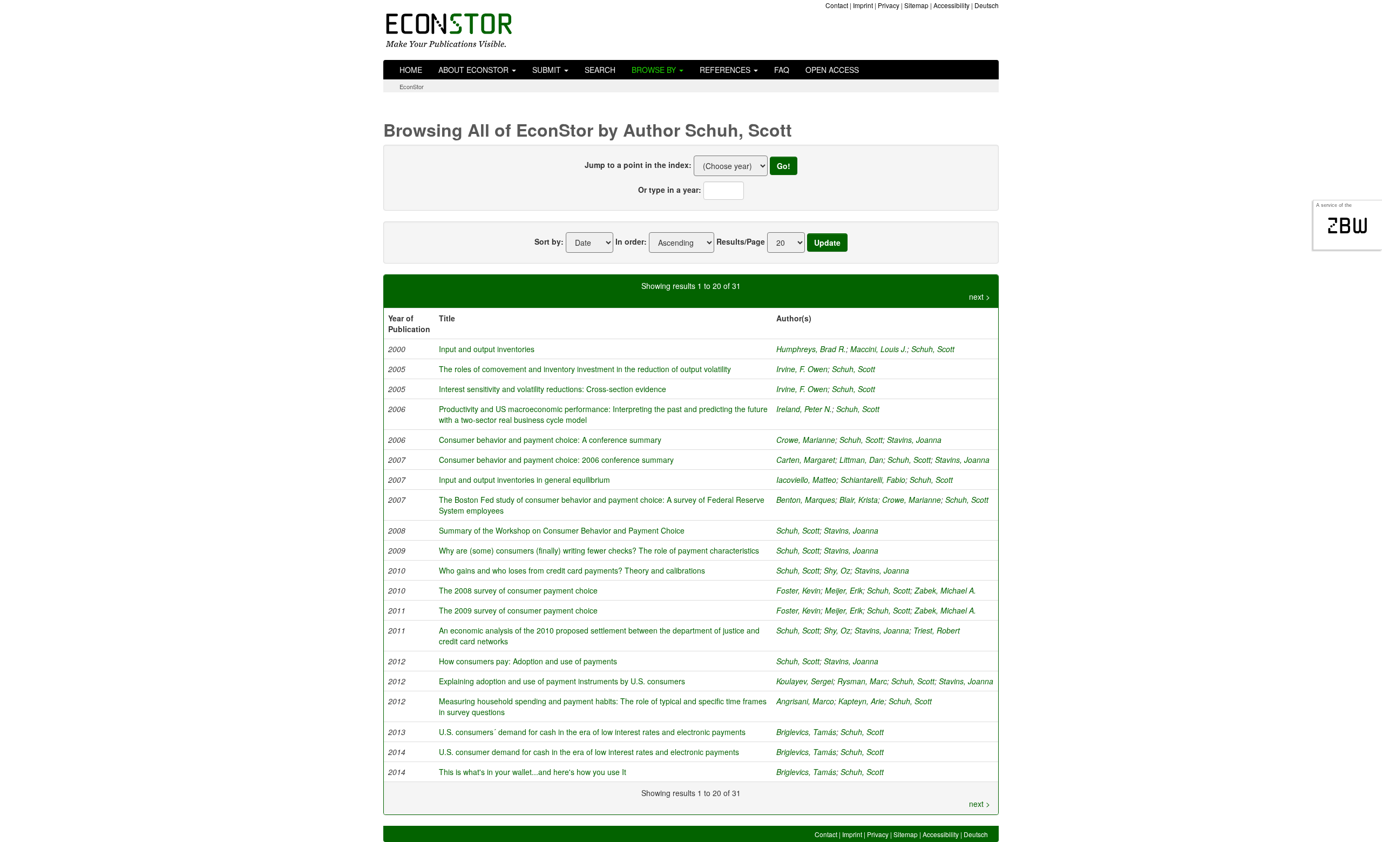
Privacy (888, 5)
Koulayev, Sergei (804, 681)
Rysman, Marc (862, 681)
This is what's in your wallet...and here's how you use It (532, 771)
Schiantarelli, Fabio (873, 479)
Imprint (863, 5)
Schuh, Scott (932, 348)
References (726, 69)
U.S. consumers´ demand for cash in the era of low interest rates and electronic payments (592, 731)
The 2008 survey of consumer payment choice (518, 590)
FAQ (781, 69)
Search (600, 69)
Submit (547, 69)
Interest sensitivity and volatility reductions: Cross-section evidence (552, 388)
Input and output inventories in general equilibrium (524, 479)
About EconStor (474, 69)
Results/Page (740, 241)
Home (410, 69)
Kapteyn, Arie (861, 701)
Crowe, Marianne (805, 439)
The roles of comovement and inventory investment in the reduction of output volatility (585, 368)
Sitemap (916, 5)
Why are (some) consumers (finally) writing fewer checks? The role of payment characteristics (599, 550)
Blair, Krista (858, 499)
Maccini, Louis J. (878, 348)
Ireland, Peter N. (804, 408)
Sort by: (549, 241)
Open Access (832, 69)
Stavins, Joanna (914, 439)
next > (979, 296)
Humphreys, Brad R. (811, 348)
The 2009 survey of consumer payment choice (518, 610)
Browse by (655, 69)
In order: (631, 241)
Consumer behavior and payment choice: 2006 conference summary (556, 459)
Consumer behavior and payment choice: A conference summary (550, 439)
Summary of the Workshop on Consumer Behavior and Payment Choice (562, 530)
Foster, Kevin (798, 590)
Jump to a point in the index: (638, 164)
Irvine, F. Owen (802, 368)
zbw (1348, 225)
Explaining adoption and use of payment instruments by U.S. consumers (562, 681)
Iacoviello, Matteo (806, 479)
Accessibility (951, 5)
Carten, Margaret (805, 459)
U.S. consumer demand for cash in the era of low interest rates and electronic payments (589, 751)
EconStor (411, 86)
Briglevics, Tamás (806, 731)
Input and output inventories (486, 348)
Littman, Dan (861, 459)
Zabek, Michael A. (945, 590)
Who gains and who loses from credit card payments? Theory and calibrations (572, 570)
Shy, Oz (837, 570)
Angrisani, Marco (805, 701)
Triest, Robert (936, 630)
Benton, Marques (805, 499)
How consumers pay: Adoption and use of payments (528, 661)
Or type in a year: (669, 189)
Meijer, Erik (844, 590)
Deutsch (986, 5)
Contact (836, 5)
